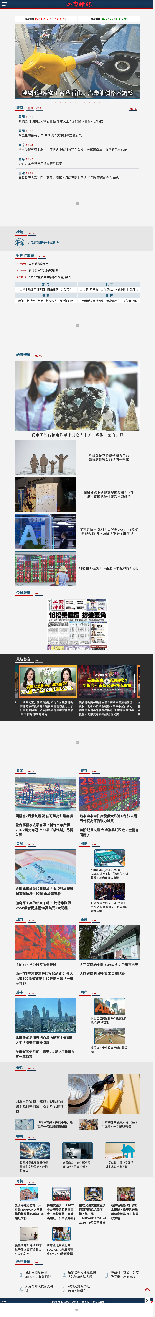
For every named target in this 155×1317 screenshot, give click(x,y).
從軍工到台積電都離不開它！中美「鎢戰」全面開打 (76, 434)
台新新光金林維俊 (91, 300)
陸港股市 (131, 289)
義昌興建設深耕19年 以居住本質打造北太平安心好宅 (27, 1249)
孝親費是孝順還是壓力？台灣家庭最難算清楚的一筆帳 (107, 457)
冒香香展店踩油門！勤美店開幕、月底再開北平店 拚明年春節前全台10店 (67, 178)
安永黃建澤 (129, 300)
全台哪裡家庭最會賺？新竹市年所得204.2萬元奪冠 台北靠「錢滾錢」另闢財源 (43, 830)
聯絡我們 (64, 1302)
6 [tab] (78, 102)
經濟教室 (50, 300)
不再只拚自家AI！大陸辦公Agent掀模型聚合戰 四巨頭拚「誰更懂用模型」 (108, 532)
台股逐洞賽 (65, 300)
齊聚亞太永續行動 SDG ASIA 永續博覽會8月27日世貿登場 (59, 1249)
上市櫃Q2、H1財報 (111, 289)
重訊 (29, 108)
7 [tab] (83, 102)
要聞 (20, 117)
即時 (18, 107)
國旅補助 (51, 289)
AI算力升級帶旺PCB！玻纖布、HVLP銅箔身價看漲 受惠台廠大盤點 (80, 1288)
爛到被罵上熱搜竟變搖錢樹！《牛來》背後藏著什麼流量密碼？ (107, 495)
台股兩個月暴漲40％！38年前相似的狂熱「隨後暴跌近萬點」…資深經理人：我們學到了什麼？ (38, 1274)
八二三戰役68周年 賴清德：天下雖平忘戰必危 (49, 135)
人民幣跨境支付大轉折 (42, 243)
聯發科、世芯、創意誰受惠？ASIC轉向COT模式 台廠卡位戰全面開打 (124, 1274)
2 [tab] (59, 102)
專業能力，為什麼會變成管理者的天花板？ (75, 1164)
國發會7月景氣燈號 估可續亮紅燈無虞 (43, 815)
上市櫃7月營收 (88, 289)
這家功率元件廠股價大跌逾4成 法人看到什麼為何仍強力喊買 (75, 89)
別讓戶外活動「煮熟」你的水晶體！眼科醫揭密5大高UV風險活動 (38, 1106)
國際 (20, 159)
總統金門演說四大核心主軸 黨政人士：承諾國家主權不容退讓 (59, 121)
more (132, 108)
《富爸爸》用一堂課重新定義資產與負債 (118, 1164)
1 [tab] (54, 102)
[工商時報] (79, 4)
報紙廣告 (75, 1302)
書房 (20, 145)
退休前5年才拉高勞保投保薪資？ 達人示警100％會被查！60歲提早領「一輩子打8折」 (43, 978)
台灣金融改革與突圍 (31, 289)
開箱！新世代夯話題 (29, 300)
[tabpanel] (76, 62)
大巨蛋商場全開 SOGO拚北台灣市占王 (108, 964)
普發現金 (65, 289)
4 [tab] (69, 102)
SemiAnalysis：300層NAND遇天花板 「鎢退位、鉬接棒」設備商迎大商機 (108, 874)
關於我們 (54, 1302)
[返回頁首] (147, 1290)
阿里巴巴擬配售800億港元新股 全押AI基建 (107, 1020)
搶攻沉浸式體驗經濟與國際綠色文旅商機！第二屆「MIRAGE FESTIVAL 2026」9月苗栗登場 (92, 1214)
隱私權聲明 (98, 1302)
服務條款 (86, 1302)
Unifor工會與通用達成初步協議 (39, 164)
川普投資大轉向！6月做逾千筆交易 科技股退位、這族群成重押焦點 (108, 907)
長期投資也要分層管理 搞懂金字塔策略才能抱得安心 (33, 1166)
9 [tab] (93, 102)
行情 (38, 108)
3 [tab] (64, 102)
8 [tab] (88, 102)
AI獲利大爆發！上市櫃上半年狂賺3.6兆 (107, 569)
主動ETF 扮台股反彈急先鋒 (34, 964)
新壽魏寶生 (112, 300)
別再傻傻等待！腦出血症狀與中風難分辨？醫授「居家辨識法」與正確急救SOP (71, 150)
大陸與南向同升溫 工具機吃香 (101, 973)
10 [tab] (98, 102)
